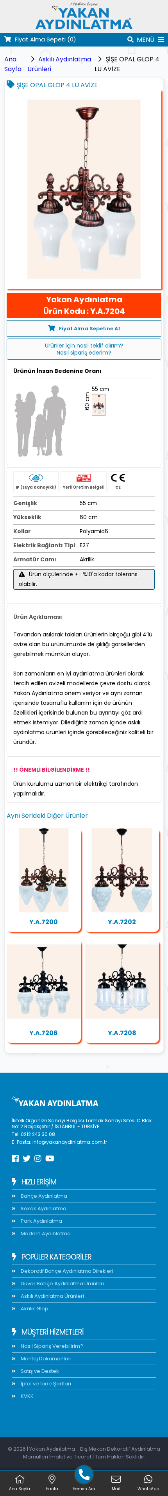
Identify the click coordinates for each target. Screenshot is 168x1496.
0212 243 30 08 (38, 1134)
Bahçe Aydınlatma (43, 1196)
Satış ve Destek (39, 1371)
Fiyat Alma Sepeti (45, 39)
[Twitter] (26, 1159)
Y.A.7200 (43, 921)
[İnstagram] (37, 1159)
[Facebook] (15, 1159)
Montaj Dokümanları (45, 1358)
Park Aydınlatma (41, 1221)
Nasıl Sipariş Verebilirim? (51, 1346)
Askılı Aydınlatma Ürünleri (52, 1296)
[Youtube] (49, 1159)
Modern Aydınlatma (45, 1233)
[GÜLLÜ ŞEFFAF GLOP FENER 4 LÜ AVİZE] (122, 981)
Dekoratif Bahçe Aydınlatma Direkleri (66, 1271)
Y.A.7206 (43, 1032)
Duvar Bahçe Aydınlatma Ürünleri (62, 1283)
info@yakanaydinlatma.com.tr (69, 1142)
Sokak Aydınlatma (43, 1208)
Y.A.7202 (122, 921)
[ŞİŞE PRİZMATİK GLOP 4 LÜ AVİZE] (44, 981)
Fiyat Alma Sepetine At (89, 328)
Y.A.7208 (122, 1032)
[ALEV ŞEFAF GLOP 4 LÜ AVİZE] (44, 870)
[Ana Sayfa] (84, 27)
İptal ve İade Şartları (45, 1383)
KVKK (27, 1396)
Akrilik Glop (34, 1308)
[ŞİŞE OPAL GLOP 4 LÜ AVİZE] (84, 189)
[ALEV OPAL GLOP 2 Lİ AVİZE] (122, 870)
